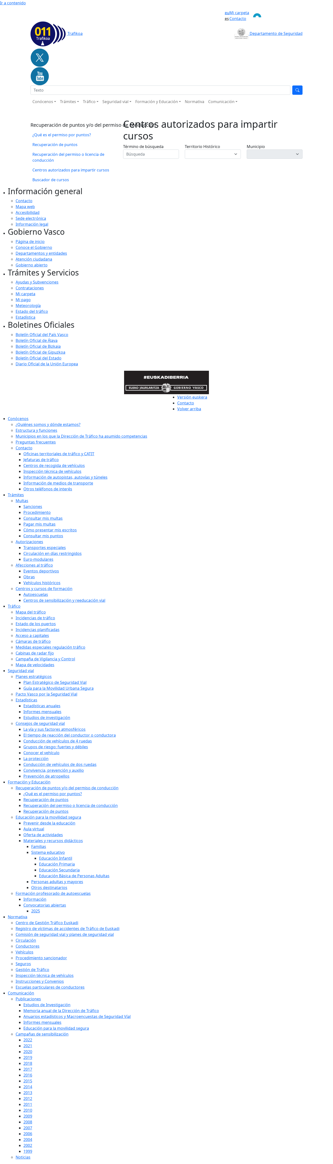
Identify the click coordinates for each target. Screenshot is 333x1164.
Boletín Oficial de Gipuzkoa (40, 352)
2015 (27, 1081)
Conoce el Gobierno (34, 247)
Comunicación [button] (221, 101)
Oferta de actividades (43, 834)
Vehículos (24, 952)
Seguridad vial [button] (115, 101)
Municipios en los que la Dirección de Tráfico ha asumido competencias (81, 436)
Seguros (23, 963)
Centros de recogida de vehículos (54, 465)
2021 (27, 1045)
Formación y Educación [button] (156, 101)
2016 (27, 1075)
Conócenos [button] (42, 101)
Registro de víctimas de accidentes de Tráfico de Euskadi (67, 928)
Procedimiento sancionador (41, 958)
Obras (29, 577)
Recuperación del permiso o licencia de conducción (68, 157)
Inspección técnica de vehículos (52, 471)
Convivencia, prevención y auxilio (53, 770)
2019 (27, 1057)
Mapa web (25, 206)
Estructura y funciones (36, 430)
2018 (27, 1063)
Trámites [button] (68, 101)
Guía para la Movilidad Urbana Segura (58, 688)
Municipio (256, 146)
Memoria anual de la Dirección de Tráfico (61, 1010)
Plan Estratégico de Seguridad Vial (55, 682)
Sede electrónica (31, 218)
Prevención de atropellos (46, 776)
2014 (27, 1087)
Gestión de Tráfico (32, 969)
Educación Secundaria (59, 870)
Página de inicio (30, 241)
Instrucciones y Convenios (40, 981)
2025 (35, 911)
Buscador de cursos (50, 179)
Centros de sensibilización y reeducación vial (64, 600)
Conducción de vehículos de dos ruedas (60, 764)
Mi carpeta (239, 12)
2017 (27, 1069)
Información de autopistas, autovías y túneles (65, 477)
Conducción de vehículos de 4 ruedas (57, 741)
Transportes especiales (44, 547)
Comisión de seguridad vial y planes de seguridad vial (65, 934)
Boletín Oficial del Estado (38, 358)
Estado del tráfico (32, 311)
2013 (27, 1092)
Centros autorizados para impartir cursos (70, 170)
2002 (27, 1145)
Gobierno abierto (32, 265)
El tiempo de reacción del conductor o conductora (69, 735)
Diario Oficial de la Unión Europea (47, 364)
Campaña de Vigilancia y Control (45, 659)
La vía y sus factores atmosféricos (54, 729)
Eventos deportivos (41, 571)
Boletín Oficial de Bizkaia (38, 346)
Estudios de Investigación (46, 1004)
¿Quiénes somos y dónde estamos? (48, 424)
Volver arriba (189, 409)
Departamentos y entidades (41, 253)
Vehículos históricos (41, 582)
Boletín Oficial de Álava (37, 340)
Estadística (25, 317)
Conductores (27, 946)
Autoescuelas (35, 594)
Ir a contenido (13, 3)
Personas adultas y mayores (57, 881)
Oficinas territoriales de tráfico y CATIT (58, 453)
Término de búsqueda (143, 146)
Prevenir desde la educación (49, 823)
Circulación (26, 940)
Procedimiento (37, 512)
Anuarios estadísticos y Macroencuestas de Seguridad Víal (77, 1016)
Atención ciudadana (34, 259)
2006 (27, 1133)
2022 (27, 1040)
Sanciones (32, 506)
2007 (27, 1128)
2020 (27, 1051)
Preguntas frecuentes (36, 442)
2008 (27, 1122)
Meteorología (28, 305)
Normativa (194, 101)
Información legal (32, 224)
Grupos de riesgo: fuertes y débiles (55, 747)
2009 (27, 1116)
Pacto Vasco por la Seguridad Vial (46, 694)
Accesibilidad (27, 212)
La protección (36, 758)
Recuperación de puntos (55, 144)
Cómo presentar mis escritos (50, 530)
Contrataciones (30, 288)
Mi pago (23, 299)
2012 (27, 1098)
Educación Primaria (57, 864)
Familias (38, 846)
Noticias (23, 1157)
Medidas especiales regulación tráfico (50, 647)
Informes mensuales (42, 1022)
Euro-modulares (38, 559)
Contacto (237, 18)
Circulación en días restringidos (52, 553)
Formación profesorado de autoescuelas (53, 893)
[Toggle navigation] (276, 15)
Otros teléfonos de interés (47, 489)
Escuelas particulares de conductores (50, 987)
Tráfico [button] (89, 101)
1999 (27, 1151)
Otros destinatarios (49, 887)
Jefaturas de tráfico (41, 459)
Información (34, 899)
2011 (27, 1104)
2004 (27, 1139)
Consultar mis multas (43, 518)
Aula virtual (33, 829)
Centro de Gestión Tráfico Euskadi (47, 922)
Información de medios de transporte (58, 483)
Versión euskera (192, 397)
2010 (27, 1110)
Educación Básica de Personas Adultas (74, 875)
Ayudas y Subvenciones (37, 282)
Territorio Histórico (202, 146)
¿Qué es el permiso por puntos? (61, 135)
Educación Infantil (55, 858)
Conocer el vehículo (41, 752)
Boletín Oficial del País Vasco (42, 334)
